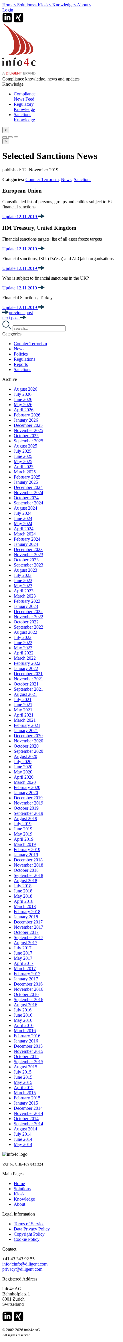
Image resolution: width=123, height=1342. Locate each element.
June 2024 (23, 518)
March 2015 (25, 1092)
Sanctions (82, 179)
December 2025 (28, 425)
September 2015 (28, 1061)
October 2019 (26, 808)
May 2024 (23, 523)
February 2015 (27, 1097)
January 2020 (26, 792)
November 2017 (28, 927)
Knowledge (64, 4)
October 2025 (26, 435)
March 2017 (25, 968)
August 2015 (25, 1066)
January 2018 (26, 916)
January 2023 (26, 606)
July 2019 (22, 823)
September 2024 (28, 502)
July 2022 (22, 637)
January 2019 (26, 854)
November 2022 (28, 616)
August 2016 (25, 1004)
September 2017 (28, 937)
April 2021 (23, 715)
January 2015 (26, 1103)
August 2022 (25, 632)
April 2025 (23, 466)
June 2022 (23, 642)
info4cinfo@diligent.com (24, 1264)
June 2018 (23, 890)
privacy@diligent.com (22, 1269)
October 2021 (26, 683)
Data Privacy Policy (32, 1228)
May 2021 (23, 709)
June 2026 (23, 399)
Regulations (24, 359)
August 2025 (25, 446)
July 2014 (22, 1134)
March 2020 (25, 782)
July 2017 (22, 947)
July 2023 (22, 575)
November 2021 (28, 678)
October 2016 (26, 994)
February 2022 (27, 663)
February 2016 (27, 1035)
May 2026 (23, 404)
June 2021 (23, 704)
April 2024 (23, 528)
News (66, 179)
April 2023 (23, 590)
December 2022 (28, 611)
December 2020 (28, 735)
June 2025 (23, 456)
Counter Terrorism (42, 179)
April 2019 (23, 839)
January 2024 (26, 544)
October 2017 (26, 932)
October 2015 (26, 1056)
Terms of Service (29, 1223)
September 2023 (28, 564)
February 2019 (27, 849)
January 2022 (26, 668)
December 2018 (28, 859)
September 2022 (28, 627)
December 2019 (28, 797)
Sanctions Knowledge (24, 117)
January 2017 (26, 978)
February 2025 (27, 477)
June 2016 (23, 1015)
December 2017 (28, 921)
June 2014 (23, 1139)
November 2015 (28, 1051)
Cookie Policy (26, 1239)
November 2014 (28, 1113)
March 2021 (25, 720)
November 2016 (28, 989)
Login (7, 9)
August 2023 (25, 570)
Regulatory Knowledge (24, 107)
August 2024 (25, 508)
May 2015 (23, 1082)
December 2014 (28, 1108)
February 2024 (27, 539)
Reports (21, 364)
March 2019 (25, 844)
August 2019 (25, 818)
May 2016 (23, 1020)
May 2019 (23, 834)
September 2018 (28, 875)
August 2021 (25, 694)
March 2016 (25, 1030)
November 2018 (28, 865)
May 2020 (23, 771)
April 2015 (23, 1087)
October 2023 (26, 559)
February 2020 (27, 787)
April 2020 (23, 777)
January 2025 (26, 482)
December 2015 (28, 1046)
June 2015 (23, 1077)
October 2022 (26, 621)
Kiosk (44, 4)
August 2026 (25, 389)
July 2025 (22, 451)
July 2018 (22, 885)
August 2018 (25, 880)
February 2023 (27, 601)
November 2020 (28, 740)
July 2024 (22, 513)
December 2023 (28, 549)
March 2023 (25, 596)
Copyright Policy (29, 1234)
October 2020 (26, 746)
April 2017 (23, 963)
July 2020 (22, 761)
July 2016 (22, 1009)
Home (9, 4)
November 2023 (28, 554)
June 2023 (23, 580)
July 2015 (22, 1072)
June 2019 (23, 828)
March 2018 (25, 906)
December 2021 (28, 673)
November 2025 (28, 430)
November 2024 (28, 492)
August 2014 (25, 1128)
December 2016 (28, 984)
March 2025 (25, 471)
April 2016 (23, 1025)
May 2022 (23, 647)
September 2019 (28, 813)
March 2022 (25, 658)
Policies (21, 354)
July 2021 (22, 699)
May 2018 (23, 896)
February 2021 (27, 725)
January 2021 (26, 730)
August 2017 (25, 942)
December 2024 (28, 487)
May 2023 (23, 585)
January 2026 (26, 420)
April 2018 (23, 901)
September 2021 (28, 689)
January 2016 (26, 1040)
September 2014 (28, 1123)
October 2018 (26, 870)
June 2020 (23, 766)
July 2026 (22, 394)
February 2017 (27, 973)
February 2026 (27, 414)
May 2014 (23, 1144)
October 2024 (26, 497)
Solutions (27, 4)
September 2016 (28, 999)
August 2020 (25, 756)
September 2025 (28, 440)
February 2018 (27, 911)
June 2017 (23, 953)
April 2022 (23, 652)
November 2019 (28, 802)
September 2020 (28, 751)
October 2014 (26, 1118)
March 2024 (25, 533)
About (84, 4)
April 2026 (23, 409)
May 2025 (23, 461)
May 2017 (23, 958)
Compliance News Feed (24, 96)
